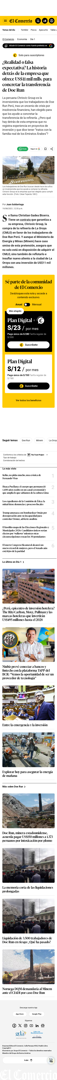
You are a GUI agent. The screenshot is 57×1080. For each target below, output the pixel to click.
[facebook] (14, 1025)
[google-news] (43, 1025)
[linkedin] (37, 1025)
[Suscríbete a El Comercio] (44, 21)
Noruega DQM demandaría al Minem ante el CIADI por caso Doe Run (27, 990)
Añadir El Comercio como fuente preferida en (28, 45)
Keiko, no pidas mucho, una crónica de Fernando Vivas (22, 476)
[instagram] (26, 1025)
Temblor (24, 30)
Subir (26, 1060)
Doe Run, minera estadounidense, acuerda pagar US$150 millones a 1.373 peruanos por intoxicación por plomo (27, 836)
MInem (39, 440)
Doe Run (26, 440)
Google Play (36, 1014)
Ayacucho (43, 30)
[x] (20, 1025)
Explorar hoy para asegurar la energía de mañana (27, 773)
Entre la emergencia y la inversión (25, 725)
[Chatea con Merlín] (38, 21)
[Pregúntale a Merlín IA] (51, 1060)
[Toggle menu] (5, 21)
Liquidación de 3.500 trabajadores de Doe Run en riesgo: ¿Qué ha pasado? (27, 940)
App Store (20, 1014)
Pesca (33, 30)
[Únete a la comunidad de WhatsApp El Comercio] (22, 149)
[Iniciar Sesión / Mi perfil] (51, 21)
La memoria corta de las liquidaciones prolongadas (27, 889)
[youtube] (31, 1025)
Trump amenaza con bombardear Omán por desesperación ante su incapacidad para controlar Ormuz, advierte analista (25, 515)
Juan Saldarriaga (15, 204)
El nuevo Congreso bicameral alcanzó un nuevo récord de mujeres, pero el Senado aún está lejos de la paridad (25, 548)
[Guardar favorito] (45, 149)
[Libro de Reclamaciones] (37, 1034)
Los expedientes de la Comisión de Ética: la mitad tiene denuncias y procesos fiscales (24, 503)
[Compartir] (52, 149)
